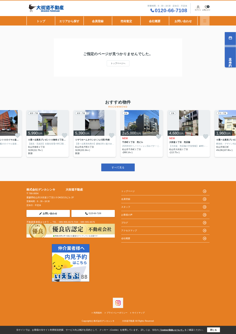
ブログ (124, 222)
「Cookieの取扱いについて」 (171, 330)
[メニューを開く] (205, 21)
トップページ (128, 191)
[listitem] (47, 133)
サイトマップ (138, 313)
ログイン (198, 10)
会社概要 (155, 21)
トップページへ (118, 63)
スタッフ (125, 207)
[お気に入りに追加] (17, 135)
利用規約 (98, 313)
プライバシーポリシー (117, 313)
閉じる (213, 330)
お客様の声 (126, 214)
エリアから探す (69, 21)
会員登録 (98, 21)
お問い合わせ (183, 21)
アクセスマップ (129, 230)
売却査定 (126, 21)
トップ (41, 21)
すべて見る (118, 167)
